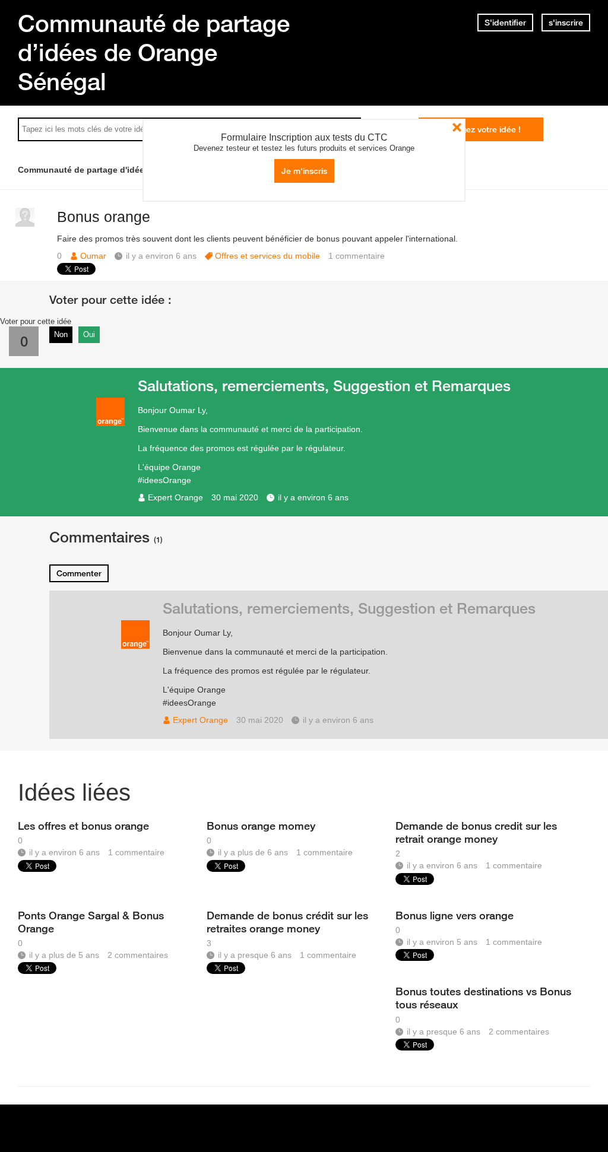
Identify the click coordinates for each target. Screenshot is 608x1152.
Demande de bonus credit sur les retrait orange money (476, 832)
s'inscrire (566, 22)
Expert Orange (175, 497)
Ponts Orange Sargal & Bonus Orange (91, 922)
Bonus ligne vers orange (454, 915)
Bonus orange (103, 216)
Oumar (93, 256)
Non (61, 334)
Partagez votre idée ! (481, 129)
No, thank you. (456, 127)
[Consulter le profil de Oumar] (24, 224)
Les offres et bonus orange (83, 825)
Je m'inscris (304, 171)
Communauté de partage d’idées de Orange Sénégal (154, 52)
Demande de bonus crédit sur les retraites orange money (287, 922)
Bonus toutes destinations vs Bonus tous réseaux (483, 998)
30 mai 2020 (234, 497)
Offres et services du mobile (267, 256)
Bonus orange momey (261, 825)
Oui (89, 334)
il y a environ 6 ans (313, 497)
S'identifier (505, 22)
